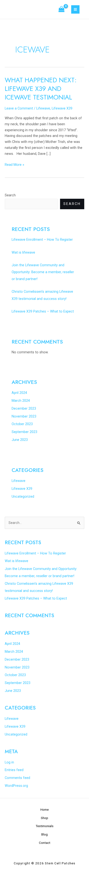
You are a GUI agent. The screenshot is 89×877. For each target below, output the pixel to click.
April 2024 (19, 393)
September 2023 (24, 432)
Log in (9, 762)
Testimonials (44, 826)
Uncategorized (23, 496)
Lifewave (43, 108)
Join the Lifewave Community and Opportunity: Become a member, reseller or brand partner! (43, 272)
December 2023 (24, 408)
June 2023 (20, 440)
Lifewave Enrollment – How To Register (42, 239)
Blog (44, 834)
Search (10, 195)
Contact (44, 843)
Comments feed (17, 778)
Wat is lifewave (23, 252)
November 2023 (24, 416)
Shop (44, 818)
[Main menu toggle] (75, 9)
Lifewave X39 (62, 108)
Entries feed (14, 770)
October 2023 (22, 424)
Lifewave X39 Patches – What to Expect (43, 311)
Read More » (14, 164)
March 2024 (21, 400)
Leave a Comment (19, 108)
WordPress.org (16, 785)
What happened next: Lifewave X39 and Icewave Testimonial (41, 88)
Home (44, 809)
